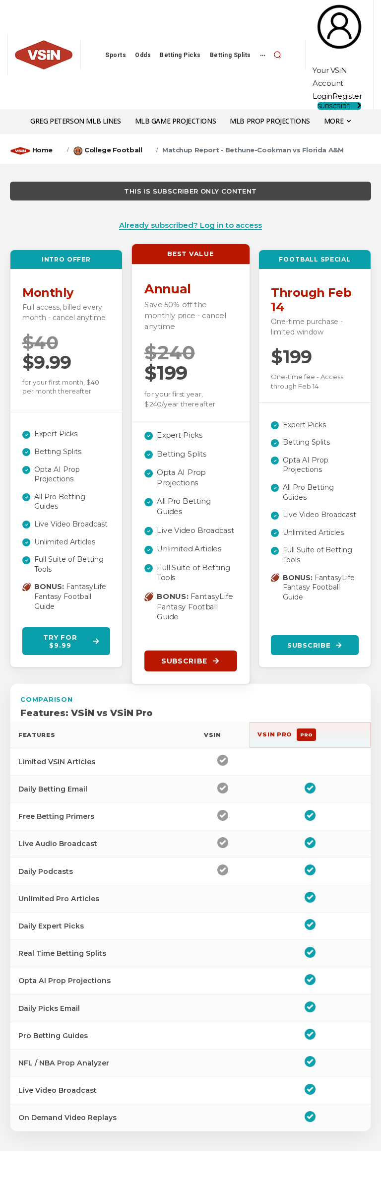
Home (42, 150)
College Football (113, 150)
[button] (277, 54)
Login (322, 96)
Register (347, 96)
